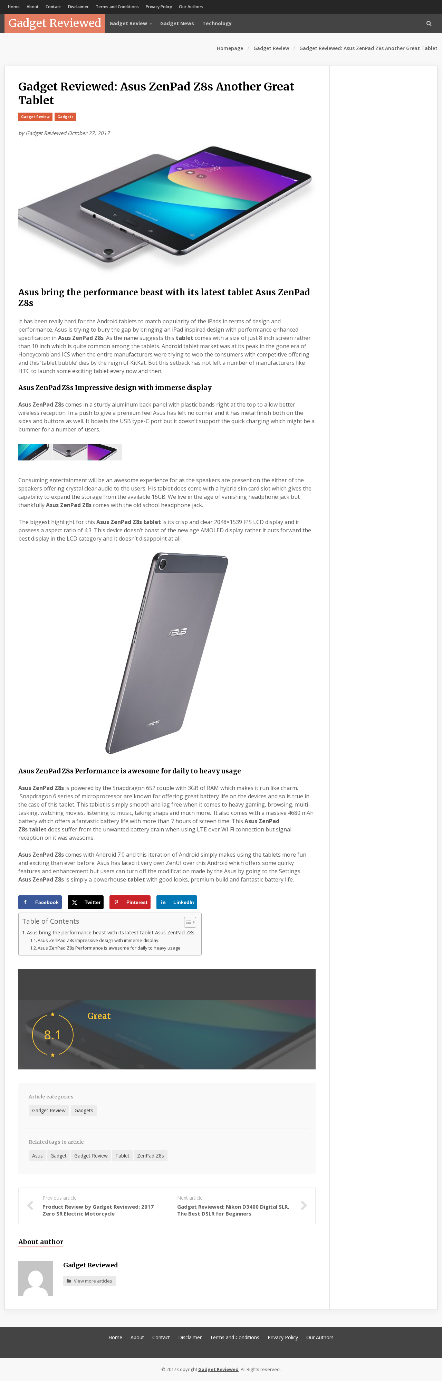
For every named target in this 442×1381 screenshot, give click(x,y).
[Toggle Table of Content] (186, 922)
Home (14, 7)
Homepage (230, 48)
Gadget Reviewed (55, 23)
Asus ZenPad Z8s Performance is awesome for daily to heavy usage (109, 948)
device (115, 530)
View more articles (91, 1281)
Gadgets (65, 116)
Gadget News (177, 23)
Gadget (58, 1155)
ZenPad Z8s (150, 1155)
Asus (37, 1155)
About (33, 7)
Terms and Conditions (117, 7)
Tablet (122, 1155)
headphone (263, 497)
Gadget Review (271, 48)
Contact (53, 7)
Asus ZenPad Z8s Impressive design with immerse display (98, 940)
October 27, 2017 (89, 133)
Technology (217, 23)
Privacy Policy (159, 7)
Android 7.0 (110, 854)
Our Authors (191, 7)
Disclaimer (78, 7)
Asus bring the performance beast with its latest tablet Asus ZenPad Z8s (110, 932)
